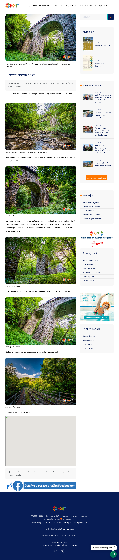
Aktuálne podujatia (90, 260)
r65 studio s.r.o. (69, 519)
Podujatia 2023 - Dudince (101, 64)
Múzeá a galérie (89, 280)
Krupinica (18, 87)
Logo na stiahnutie (59, 542)
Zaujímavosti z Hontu (91, 214)
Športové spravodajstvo (92, 219)
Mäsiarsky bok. (52, 352)
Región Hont (32, 5)
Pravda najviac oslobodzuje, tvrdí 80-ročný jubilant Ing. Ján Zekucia (102, 131)
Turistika (49, 83)
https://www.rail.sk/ (23, 412)
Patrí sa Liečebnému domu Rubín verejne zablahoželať (103, 165)
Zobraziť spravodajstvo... (96, 178)
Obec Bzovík (88, 348)
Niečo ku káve (88, 210)
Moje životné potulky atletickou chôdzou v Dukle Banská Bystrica (103, 98)
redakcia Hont (26, 83)
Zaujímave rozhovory (91, 206)
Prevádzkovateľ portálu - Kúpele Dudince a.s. (59, 545)
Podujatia (79, 5)
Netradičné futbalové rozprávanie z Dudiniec (103, 115)
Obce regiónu (88, 276)
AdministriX (50, 522)
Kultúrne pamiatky (90, 268)
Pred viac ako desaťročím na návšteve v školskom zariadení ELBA (102, 149)
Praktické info (90, 5)
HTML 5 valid (62, 522)
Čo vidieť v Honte (46, 5)
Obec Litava (87, 344)
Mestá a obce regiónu (64, 5)
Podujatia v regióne (102, 45)
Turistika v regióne (60, 83)
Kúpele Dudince (89, 336)
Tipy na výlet (88, 264)
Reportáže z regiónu (91, 202)
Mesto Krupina (88, 340)
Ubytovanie (102, 5)
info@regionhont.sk (66, 529)
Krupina (42, 83)
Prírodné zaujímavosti (91, 272)
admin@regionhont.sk (78, 522)
